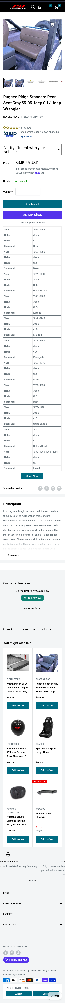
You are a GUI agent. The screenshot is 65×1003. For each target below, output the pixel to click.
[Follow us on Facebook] (5, 952)
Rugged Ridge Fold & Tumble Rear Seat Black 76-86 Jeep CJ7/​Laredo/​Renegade (47, 688)
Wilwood (40, 808)
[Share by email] (59, 488)
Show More (32, 475)
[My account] (39, 7)
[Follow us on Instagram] (12, 952)
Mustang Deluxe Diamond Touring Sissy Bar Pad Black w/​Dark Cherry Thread (17, 821)
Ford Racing (13, 744)
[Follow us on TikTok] (18, 952)
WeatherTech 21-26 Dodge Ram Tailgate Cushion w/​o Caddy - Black (18, 688)
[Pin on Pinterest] (46, 488)
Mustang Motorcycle (13, 810)
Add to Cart (18, 705)
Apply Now (26, 136)
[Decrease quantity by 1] (19, 191)
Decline (46, 993)
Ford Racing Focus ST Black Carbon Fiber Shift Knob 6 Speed (16, 753)
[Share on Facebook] (40, 488)
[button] (47, 7)
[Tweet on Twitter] (53, 488)
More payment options (32, 222)
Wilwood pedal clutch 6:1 (44, 815)
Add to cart (32, 204)
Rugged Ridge (11, 116)
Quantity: (8, 191)
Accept (18, 993)
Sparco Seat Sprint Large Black (46, 750)
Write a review (32, 597)
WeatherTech (14, 679)
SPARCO (40, 744)
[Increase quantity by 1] (36, 191)
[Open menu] (5, 7)
